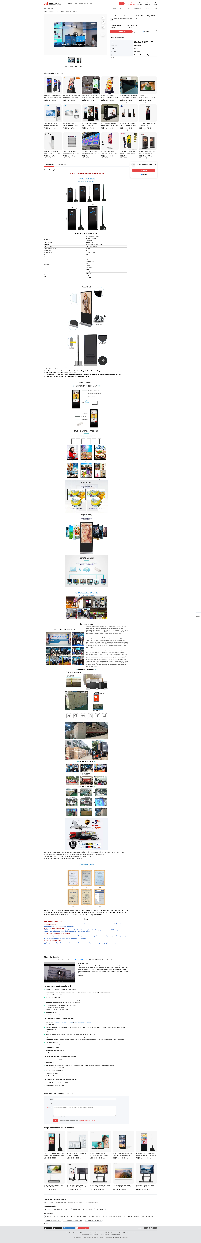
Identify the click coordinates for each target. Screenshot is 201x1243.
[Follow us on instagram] (149, 1228)
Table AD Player (76, 1209)
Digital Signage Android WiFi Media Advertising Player (147, 124)
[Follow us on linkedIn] (156, 1228)
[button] (117, 3)
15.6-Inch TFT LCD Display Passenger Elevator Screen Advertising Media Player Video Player (51, 124)
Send (56, 1120)
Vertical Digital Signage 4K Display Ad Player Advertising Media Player (52, 96)
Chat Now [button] (146, 31)
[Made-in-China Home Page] (52, 3)
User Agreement (109, 1237)
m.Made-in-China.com (104, 1234)
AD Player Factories (81, 1216)
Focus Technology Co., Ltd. (89, 1237)
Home (45, 11)
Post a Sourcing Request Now (87, 1120)
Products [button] (69, 3)
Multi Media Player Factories (66, 1216)
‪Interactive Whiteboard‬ (67, 1022)
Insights (133, 1232)
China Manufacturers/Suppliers (88, 1232)
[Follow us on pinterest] (154, 1228)
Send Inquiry (121, 31)
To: (52, 1103)
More (45, 1223)
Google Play (57, 1228)
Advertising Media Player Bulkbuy (93, 1220)
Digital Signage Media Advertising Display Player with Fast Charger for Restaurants (109, 124)
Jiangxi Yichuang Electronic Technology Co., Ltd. (125, 18)
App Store (48, 1228)
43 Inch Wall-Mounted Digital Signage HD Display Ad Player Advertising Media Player (70, 124)
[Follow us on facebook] (145, 1228)
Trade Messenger (69, 1228)
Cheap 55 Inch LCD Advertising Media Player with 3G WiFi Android (90, 96)
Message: (50, 1107)
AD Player (75, 11)
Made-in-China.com (94, 1234)
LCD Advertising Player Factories (97, 1216)
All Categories (49, 8)
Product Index (127, 1232)
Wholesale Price (109, 1232)
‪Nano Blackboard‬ (86, 1022)
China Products (76, 1232)
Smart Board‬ (58, 1022)
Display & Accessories (66, 11)
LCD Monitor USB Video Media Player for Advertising (89, 124)
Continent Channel (119, 1232)
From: (51, 1099)
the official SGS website (81, 960)
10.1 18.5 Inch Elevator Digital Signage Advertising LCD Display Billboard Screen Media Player (90, 152)
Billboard (67, 1209)
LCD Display (48, 1209)
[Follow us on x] (147, 1228)
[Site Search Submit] (122, 3)
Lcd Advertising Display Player (131, 1216)
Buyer (121, 8)
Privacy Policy (125, 1237)
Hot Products (68, 1232)
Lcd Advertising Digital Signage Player (73, 1220)
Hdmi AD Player (100, 1209)
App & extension (138, 8)
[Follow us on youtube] (151, 1228)
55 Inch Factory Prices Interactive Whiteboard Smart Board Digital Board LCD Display (76, 1186)
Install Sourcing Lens (83, 1228)
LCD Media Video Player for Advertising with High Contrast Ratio (108, 152)
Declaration (117, 1237)
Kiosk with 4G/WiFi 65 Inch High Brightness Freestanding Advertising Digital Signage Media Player (147, 152)
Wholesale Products (100, 1232)
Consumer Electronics (54, 11)
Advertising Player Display (115, 1216)
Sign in (155, 4)
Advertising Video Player (148, 1216)
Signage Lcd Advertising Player (52, 1220)
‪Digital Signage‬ (78, 1022)
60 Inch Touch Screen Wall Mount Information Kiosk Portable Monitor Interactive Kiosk (98, 1155)
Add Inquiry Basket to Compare (75, 66)
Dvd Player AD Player (88, 1209)
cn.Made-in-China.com (115, 1234)
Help (129, 8)
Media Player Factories (50, 1216)
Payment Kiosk (58, 1209)
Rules (156, 8)
